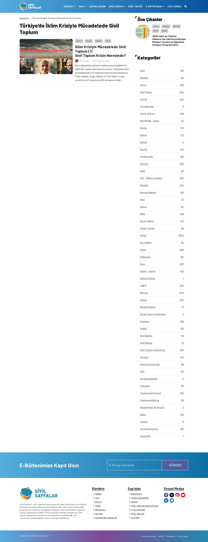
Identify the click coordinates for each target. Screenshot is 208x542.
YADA (164, 30)
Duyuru (166, 26)
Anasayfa (24, 18)
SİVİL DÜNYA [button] (116, 6)
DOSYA (98, 502)
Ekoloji (176, 26)
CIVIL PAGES (174, 6)
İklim (108, 40)
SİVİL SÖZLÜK (137, 513)
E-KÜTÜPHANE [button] (154, 6)
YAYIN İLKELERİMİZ (140, 498)
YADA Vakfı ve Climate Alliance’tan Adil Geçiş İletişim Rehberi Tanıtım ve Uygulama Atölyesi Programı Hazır (169, 40)
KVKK (161, 536)
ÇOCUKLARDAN (97, 6)
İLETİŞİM (135, 517)
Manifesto (170, 536)
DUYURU (99, 513)
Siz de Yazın (183, 536)
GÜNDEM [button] (68, 6)
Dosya (89, 40)
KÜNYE (134, 502)
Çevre (79, 40)
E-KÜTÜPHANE (138, 509)
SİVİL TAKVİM (135, 6)
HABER (98, 494)
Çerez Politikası (148, 536)
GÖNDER (175, 465)
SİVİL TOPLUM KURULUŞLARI (144, 505)
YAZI (97, 498)
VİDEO (98, 505)
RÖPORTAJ (100, 509)
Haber (98, 40)
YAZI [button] (81, 6)
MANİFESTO (136, 494)
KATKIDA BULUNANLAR (106, 517)
